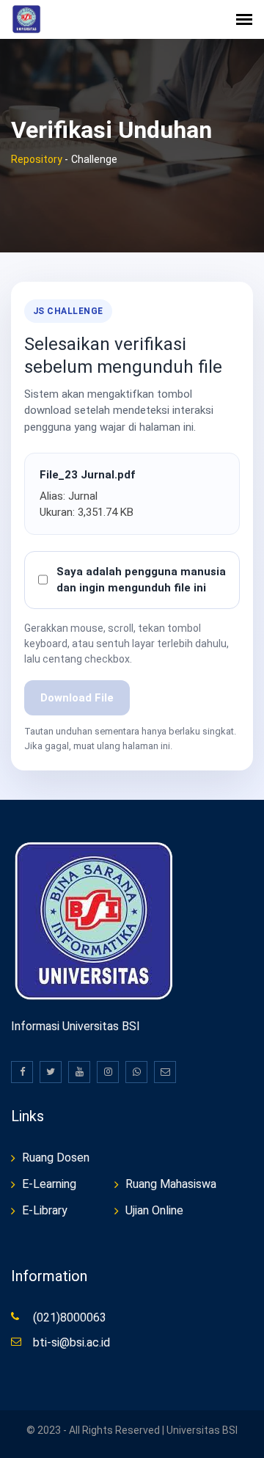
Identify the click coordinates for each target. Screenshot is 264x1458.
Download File (77, 697)
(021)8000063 (69, 1317)
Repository (36, 159)
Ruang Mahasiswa (170, 1184)
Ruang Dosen (55, 1157)
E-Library (44, 1210)
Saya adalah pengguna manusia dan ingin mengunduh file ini (141, 580)
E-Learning (49, 1184)
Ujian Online (154, 1210)
